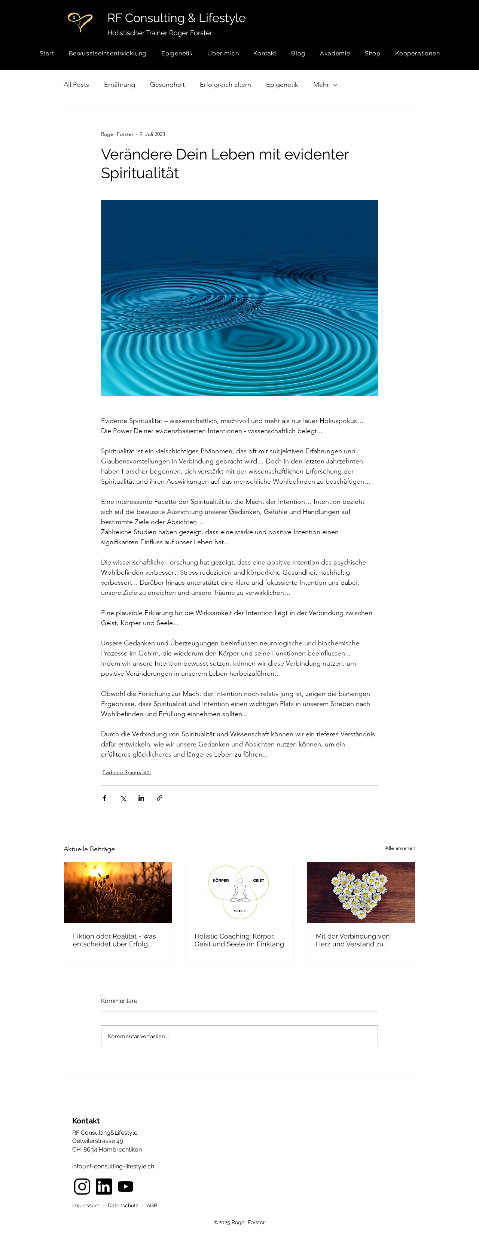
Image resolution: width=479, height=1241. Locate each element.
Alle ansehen (400, 848)
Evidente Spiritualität (127, 772)
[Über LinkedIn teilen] (141, 798)
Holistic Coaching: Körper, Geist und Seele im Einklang (239, 940)
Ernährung (119, 84)
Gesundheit (167, 84)
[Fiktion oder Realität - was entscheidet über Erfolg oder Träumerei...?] (118, 892)
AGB (152, 1205)
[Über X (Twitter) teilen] (122, 798)
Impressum (86, 1205)
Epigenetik (282, 84)
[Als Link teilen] (159, 798)
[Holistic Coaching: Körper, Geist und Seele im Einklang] (240, 892)
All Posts (76, 84)
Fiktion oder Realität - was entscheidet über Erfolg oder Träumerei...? (114, 940)
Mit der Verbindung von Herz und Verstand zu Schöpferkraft (353, 940)
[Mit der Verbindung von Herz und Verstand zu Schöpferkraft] (361, 892)
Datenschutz (123, 1205)
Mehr (321, 84)
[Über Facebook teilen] (104, 798)
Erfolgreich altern (225, 84)
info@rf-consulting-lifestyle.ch (113, 1166)
